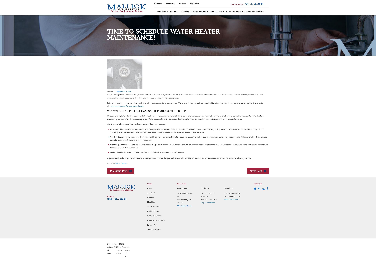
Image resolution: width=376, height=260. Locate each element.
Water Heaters (199, 11)
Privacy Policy (152, 225)
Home (149, 188)
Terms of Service (154, 229)
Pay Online (194, 3)
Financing (170, 3)
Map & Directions (184, 206)
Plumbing (185, 11)
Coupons (158, 3)
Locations (161, 11)
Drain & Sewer (216, 11)
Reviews (182, 3)
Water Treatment (233, 11)
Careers (150, 197)
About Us (173, 11)
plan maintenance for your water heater (127, 106)
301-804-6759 (254, 4)
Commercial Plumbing (254, 11)
